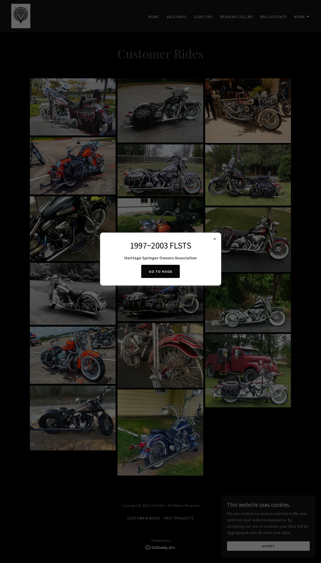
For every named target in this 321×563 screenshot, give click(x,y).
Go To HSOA (160, 271)
